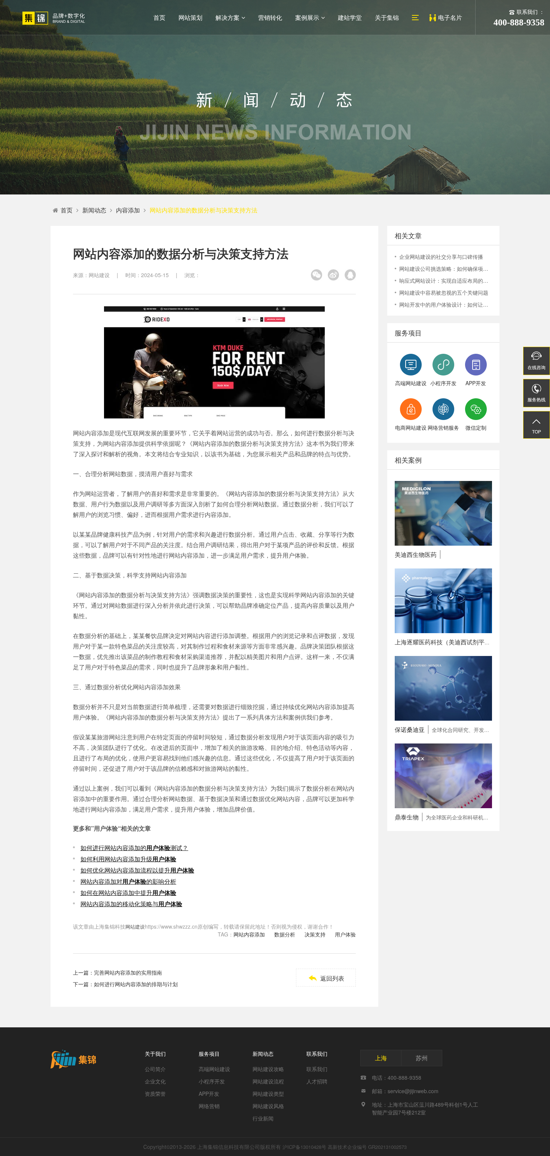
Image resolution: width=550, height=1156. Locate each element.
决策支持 (315, 934)
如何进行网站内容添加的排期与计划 (136, 984)
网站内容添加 (249, 934)
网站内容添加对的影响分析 (128, 881)
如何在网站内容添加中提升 (128, 892)
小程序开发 (212, 1081)
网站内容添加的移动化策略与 (131, 903)
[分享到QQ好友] (350, 274)
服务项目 (209, 1053)
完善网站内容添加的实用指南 (128, 972)
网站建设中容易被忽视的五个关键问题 (443, 292)
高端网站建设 (214, 1069)
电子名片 (450, 17)
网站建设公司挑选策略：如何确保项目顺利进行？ (445, 268)
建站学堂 (350, 17)
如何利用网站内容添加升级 (128, 859)
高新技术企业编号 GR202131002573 (367, 1146)
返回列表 (326, 978)
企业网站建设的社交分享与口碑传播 (441, 256)
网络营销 (209, 1106)
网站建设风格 (268, 1106)
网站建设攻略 (268, 1069)
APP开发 (209, 1093)
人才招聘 (316, 1081)
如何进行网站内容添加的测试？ (134, 847)
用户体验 (345, 934)
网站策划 (190, 17)
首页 (159, 17)
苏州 (422, 1058)
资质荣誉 (155, 1093)
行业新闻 (263, 1118)
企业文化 (155, 1081)
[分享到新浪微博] (333, 274)
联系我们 (316, 1053)
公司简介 (155, 1069)
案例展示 (307, 17)
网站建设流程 (268, 1081)
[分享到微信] (316, 274)
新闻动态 (94, 210)
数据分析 (284, 934)
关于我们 (155, 1053)
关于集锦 (387, 17)
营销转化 (270, 17)
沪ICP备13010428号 (304, 1146)
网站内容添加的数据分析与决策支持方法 (203, 210)
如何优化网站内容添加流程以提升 (137, 870)
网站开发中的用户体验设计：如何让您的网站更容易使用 (445, 304)
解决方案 (227, 17)
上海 (381, 1058)
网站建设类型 (268, 1093)
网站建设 (135, 926)
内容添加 (128, 210)
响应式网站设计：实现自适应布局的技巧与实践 (445, 280)
